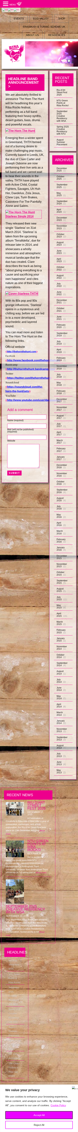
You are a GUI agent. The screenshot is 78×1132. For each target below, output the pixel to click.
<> (21, 351)
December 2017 (62, 400)
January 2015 (61, 639)
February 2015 (61, 631)
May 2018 (59, 383)
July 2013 (59, 754)
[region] (39, 1108)
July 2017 (59, 425)
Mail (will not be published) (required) (20, 430)
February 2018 (61, 392)
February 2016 (61, 540)
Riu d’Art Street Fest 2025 (62, 92)
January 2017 (61, 458)
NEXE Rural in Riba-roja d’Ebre (14, 1044)
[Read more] (41, 873)
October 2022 (60, 268)
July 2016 (59, 507)
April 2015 (59, 614)
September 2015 (62, 581)
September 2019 (62, 334)
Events (19, 18)
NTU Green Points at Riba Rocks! (63, 103)
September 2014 (62, 664)
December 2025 (62, 169)
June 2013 (59, 763)
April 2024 (59, 210)
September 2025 (62, 185)
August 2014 (60, 672)
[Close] (74, 1088)
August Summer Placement (62, 142)
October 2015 (60, 573)
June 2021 (59, 317)
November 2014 (62, 647)
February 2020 (61, 326)
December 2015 (62, 557)
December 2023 (62, 218)
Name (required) (15, 420)
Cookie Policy (58, 1105)
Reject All (39, 1124)
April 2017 (59, 433)
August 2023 (60, 243)
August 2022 (60, 276)
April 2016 (59, 524)
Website (11, 441)
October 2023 (60, 235)
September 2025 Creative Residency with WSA (62, 116)
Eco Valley (41, 18)
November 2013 (62, 730)
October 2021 (60, 309)
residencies (56, 35)
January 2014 (61, 722)
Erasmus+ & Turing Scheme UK (44, 26)
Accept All (39, 1115)
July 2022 (59, 284)
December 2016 (62, 466)
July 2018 (59, 375)
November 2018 (62, 367)
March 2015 (60, 623)
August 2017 (60, 416)
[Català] (5, 10)
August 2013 (60, 746)
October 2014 (60, 656)
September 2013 (62, 738)
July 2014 (59, 680)
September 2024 (62, 202)
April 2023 (59, 260)
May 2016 (59, 515)
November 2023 (62, 227)
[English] (11, 10)
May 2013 (59, 771)
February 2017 (61, 449)
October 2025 (60, 177)
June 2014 (59, 689)
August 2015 (60, 590)
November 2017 (62, 408)
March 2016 (60, 532)
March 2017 (60, 441)
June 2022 (59, 293)
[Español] (16, 10)
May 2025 (59, 194)
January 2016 (61, 548)
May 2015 (59, 606)
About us (32, 35)
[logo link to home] (14, 53)
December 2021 (62, 301)
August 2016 (60, 499)
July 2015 (59, 598)
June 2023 (59, 252)
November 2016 (62, 474)
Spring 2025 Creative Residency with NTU (63, 130)
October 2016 (60, 482)
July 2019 (59, 342)
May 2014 (59, 697)
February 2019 (61, 359)
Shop (61, 18)
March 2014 (60, 713)
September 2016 (62, 491)
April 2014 (59, 705)
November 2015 (62, 565)
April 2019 (59, 350)
